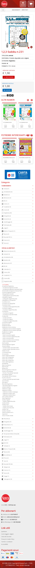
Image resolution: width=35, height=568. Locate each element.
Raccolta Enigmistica (7, 384)
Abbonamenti (16, 10)
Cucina (6, 210)
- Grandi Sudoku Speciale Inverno (10, 349)
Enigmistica (12, 61)
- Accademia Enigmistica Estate (10, 287)
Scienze (6, 240)
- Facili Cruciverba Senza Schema (10, 340)
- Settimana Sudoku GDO (8, 393)
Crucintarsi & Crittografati (8, 303)
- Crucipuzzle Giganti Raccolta (9, 321)
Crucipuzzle (5, 316)
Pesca (6, 458)
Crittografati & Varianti (8, 294)
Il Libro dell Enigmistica (8, 362)
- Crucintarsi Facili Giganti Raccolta (10, 306)
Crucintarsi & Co (6, 302)
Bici (5, 201)
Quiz (6, 461)
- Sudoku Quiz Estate (7, 406)
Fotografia (7, 216)
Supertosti (4, 414)
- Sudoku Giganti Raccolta (8, 401)
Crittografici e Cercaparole (9, 300)
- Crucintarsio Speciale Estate (9, 314)
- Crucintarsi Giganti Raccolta (9, 310)
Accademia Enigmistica (8, 286)
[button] (31, 4)
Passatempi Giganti (7, 374)
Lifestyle (7, 446)
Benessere (7, 198)
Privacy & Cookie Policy (7, 539)
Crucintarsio (5, 311)
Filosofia (7, 418)
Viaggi (6, 476)
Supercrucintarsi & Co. (8, 412)
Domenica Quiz (6, 324)
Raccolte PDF (8, 237)
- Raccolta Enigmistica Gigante (9, 385)
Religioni (7, 467)
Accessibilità (4, 544)
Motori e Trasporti (9, 231)
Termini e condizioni (6, 541)
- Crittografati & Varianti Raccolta (10, 295)
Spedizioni (4, 531)
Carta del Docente (6, 536)
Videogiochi (8, 479)
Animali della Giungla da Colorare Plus (12, 291)
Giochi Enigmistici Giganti (8, 344)
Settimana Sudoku (7, 390)
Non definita (8, 455)
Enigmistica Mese (6, 325)
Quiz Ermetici (5, 381)
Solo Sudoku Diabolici (7, 396)
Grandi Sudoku (6, 346)
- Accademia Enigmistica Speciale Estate (12, 289)
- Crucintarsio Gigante (7, 313)
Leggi (6, 228)
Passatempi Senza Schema (9, 376)
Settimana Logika (6, 388)
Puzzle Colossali (6, 377)
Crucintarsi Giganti (7, 308)
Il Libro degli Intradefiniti (8, 355)
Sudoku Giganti (6, 400)
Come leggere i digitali (7, 534)
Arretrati (25, 10)
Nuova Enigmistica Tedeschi (9, 370)
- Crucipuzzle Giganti (7, 319)
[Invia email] (13, 96)
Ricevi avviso (9, 77)
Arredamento (8, 192)
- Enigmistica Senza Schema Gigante (11, 329)
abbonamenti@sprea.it (13, 517)
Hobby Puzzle (5, 351)
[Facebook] (8, 96)
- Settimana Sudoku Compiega (10, 392)
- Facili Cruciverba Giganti (8, 335)
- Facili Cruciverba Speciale (9, 341)
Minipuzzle (5, 368)
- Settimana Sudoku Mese (8, 395)
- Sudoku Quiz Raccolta (8, 407)
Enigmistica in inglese (7, 332)
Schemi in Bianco (6, 387)
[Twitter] (10, 96)
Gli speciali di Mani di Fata (11, 434)
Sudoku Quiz (5, 404)
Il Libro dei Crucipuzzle (8, 360)
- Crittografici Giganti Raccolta (9, 299)
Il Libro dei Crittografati (8, 357)
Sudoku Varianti (6, 411)
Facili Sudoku (5, 343)
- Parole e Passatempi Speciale (10, 373)
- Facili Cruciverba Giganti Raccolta (11, 336)
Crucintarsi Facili (6, 305)
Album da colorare (9, 251)
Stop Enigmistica (6, 398)
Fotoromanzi (8, 424)
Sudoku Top (5, 409)
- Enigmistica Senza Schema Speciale (11, 330)
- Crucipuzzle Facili (6, 317)
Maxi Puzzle (5, 366)
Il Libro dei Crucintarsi (7, 358)
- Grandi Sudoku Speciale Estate (10, 347)
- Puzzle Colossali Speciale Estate (10, 379)
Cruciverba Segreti (7, 322)
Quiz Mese (5, 382)
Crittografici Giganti (7, 297)
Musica (6, 234)
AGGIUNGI (8, 90)
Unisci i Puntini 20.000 (7, 415)
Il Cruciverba (5, 354)
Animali (6, 188)
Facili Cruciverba (6, 333)
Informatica (7, 225)
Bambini (7, 195)
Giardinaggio (8, 222)
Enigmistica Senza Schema (9, 327)
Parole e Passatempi (7, 371)
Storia (6, 243)
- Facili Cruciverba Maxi (8, 338)
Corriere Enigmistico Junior (9, 292)
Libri (6, 443)
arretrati (11, 55)
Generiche (7, 219)
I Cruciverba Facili (6, 352)
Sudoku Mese (5, 403)
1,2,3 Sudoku (5, 284)
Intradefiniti (5, 363)
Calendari (7, 269)
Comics (6, 204)
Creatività (7, 207)
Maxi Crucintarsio (6, 365)
